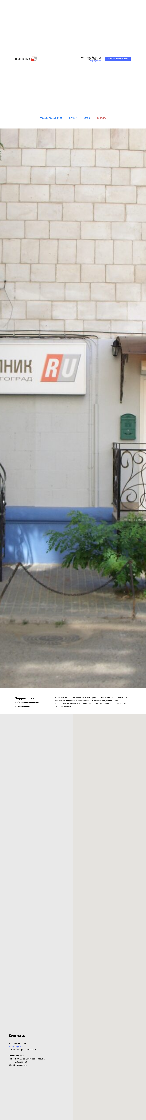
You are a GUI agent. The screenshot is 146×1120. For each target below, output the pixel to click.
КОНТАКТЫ (101, 118)
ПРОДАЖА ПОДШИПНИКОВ (51, 118)
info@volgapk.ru (95, 61)
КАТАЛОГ (72, 118)
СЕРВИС (86, 118)
